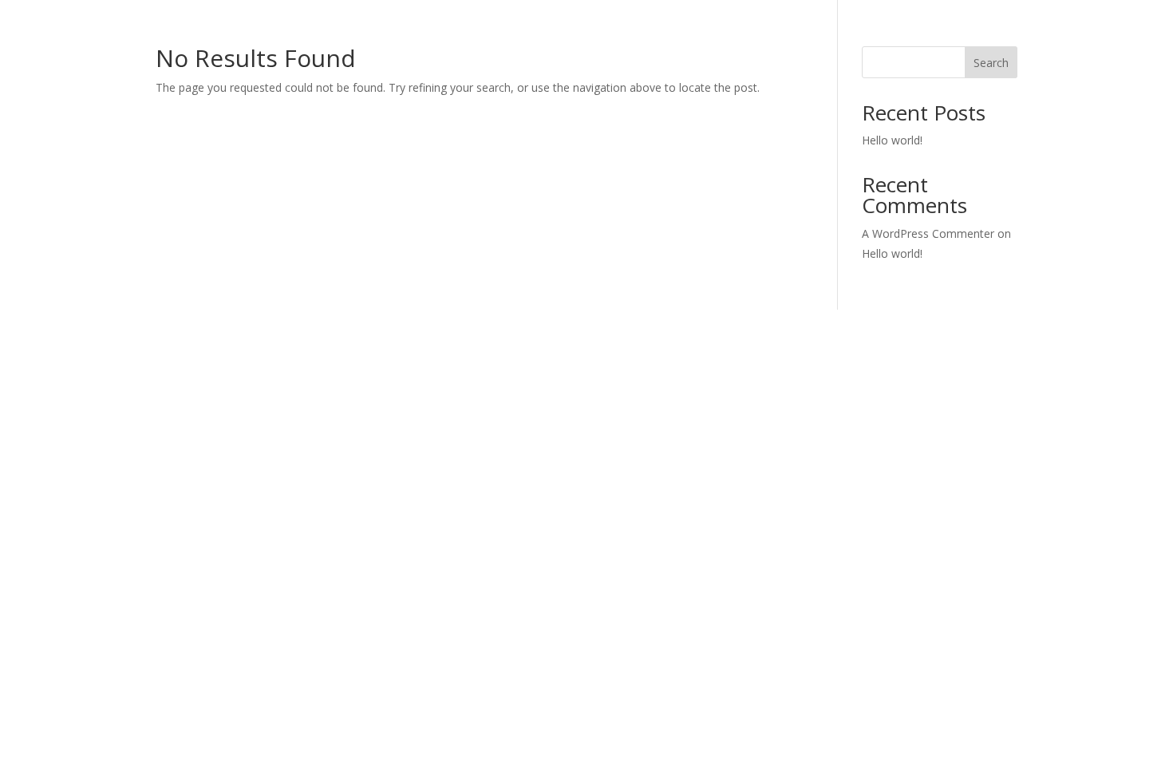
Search (991, 62)
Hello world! (892, 140)
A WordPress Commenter (928, 233)
